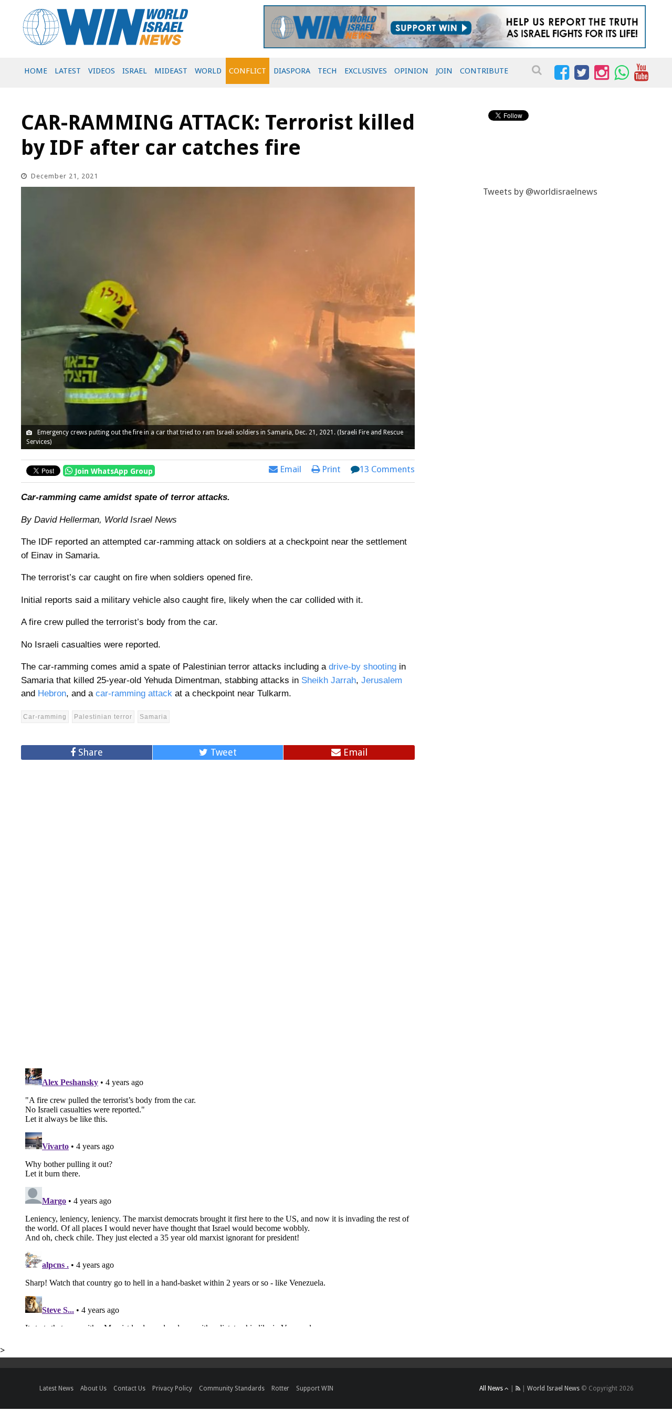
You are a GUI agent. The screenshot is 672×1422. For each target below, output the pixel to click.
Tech (327, 71)
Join (444, 71)
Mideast (170, 71)
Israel (134, 71)
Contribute (484, 71)
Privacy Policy (172, 1388)
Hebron (52, 693)
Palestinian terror (103, 716)
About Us (93, 1388)
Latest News (56, 1388)
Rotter (280, 1388)
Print (330, 469)
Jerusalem (381, 680)
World (208, 71)
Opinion (411, 71)
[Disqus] (218, 909)
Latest (68, 71)
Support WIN (314, 1388)
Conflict (247, 71)
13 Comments (387, 469)
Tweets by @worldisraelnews (540, 191)
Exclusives (365, 71)
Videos (101, 71)
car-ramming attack (134, 693)
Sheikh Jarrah (328, 680)
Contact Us (129, 1388)
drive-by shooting (362, 667)
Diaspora (292, 71)
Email (289, 469)
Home (35, 71)
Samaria (153, 716)
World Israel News (553, 1388)
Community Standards (232, 1388)
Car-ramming (45, 716)
